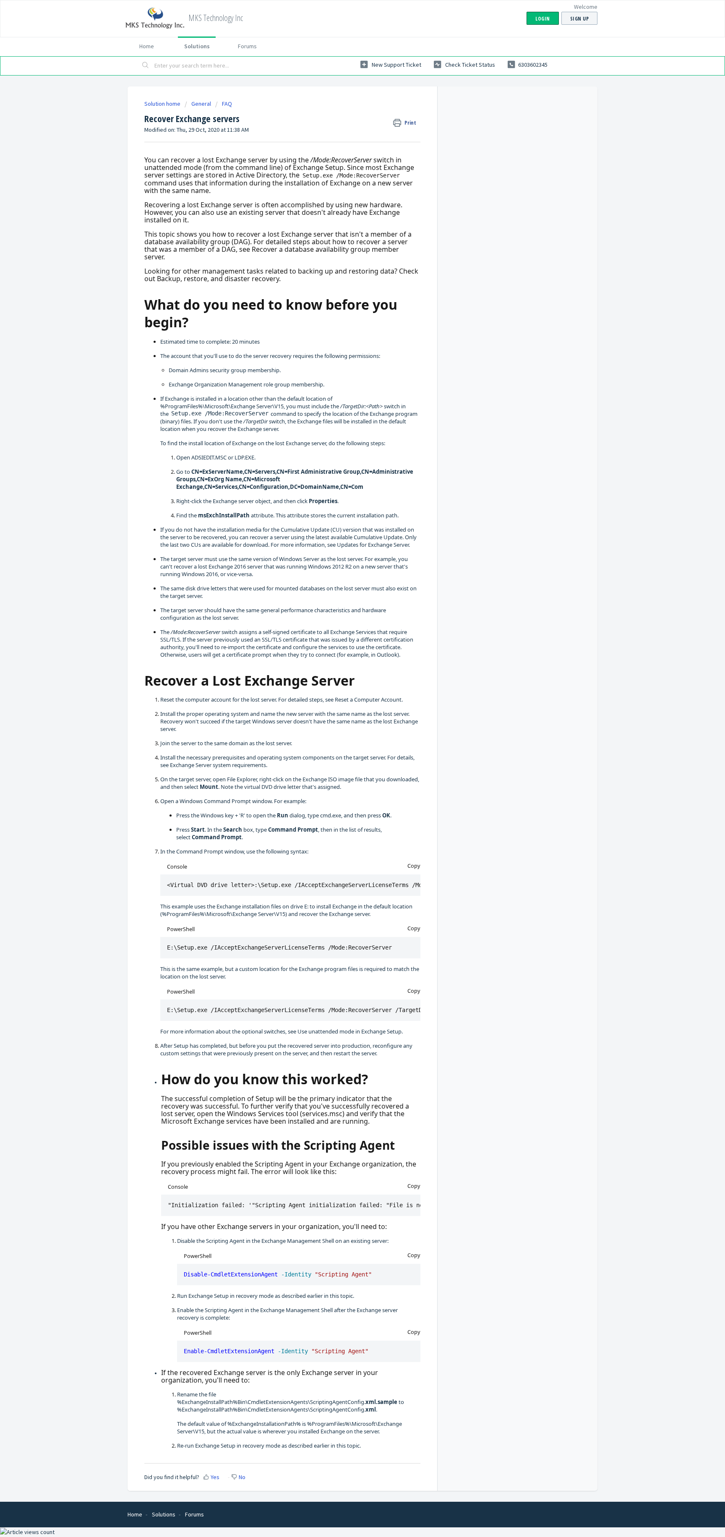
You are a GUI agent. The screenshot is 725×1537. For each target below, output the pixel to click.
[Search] (145, 65)
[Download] (347, 679)
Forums (247, 46)
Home (146, 46)
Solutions (197, 46)
